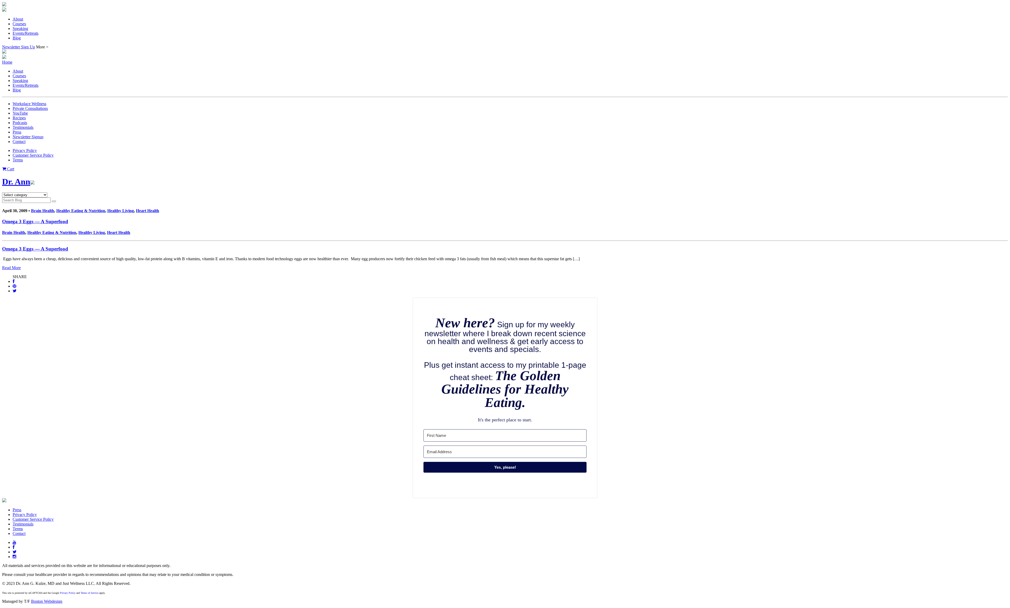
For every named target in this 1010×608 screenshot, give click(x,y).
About (18, 19)
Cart (10, 169)
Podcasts (20, 122)
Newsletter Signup (28, 137)
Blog (17, 38)
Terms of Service (89, 592)
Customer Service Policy (33, 155)
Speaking (20, 28)
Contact (19, 141)
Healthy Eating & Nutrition (80, 210)
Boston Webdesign (46, 601)
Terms (18, 160)
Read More (11, 267)
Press (17, 132)
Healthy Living (120, 210)
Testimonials (23, 127)
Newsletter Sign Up (18, 47)
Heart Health (147, 210)
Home (7, 62)
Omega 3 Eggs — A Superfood (35, 221)
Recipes (19, 118)
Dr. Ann (16, 181)
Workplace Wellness (29, 103)
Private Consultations (30, 108)
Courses (19, 24)
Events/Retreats (25, 33)
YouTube (20, 113)
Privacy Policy (25, 150)
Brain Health (42, 210)
